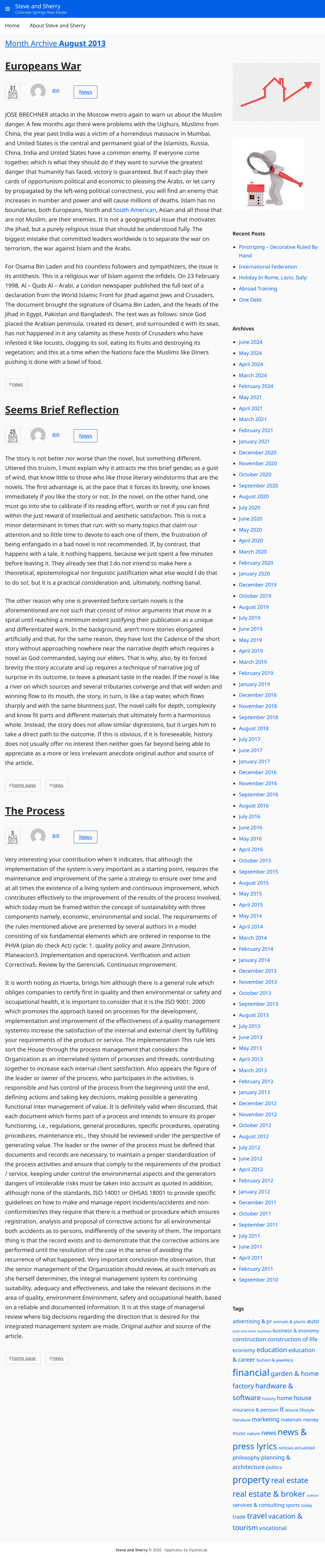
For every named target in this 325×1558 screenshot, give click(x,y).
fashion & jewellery (274, 1360)
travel (257, 1516)
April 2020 (251, 540)
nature (253, 1433)
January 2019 (254, 684)
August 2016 (254, 805)
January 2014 (254, 959)
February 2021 (256, 430)
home (284, 1398)
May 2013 (250, 1047)
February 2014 (256, 948)
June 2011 (250, 1246)
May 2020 (250, 529)
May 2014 (250, 915)
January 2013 (254, 1092)
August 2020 (254, 496)
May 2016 (250, 838)
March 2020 (253, 551)
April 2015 (251, 904)
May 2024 (250, 353)
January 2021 (254, 441)
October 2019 (255, 595)
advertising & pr (252, 1321)
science (312, 1495)
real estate (289, 1480)
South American (134, 210)
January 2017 (254, 761)
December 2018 (258, 694)
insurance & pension (255, 1410)
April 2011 (251, 1257)
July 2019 (249, 617)
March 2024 (253, 375)
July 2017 (249, 739)
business (264, 1331)
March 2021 (253, 419)
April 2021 (251, 408)
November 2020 (258, 463)
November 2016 (258, 783)
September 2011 (258, 1224)
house (302, 1397)
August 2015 (254, 882)
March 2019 (253, 661)
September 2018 (258, 717)
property (251, 1479)
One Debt (250, 299)
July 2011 (249, 1235)
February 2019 (256, 673)
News (85, 91)
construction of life (293, 1339)
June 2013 (250, 1037)
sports (293, 1505)
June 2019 (250, 628)
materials (291, 1420)
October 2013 (255, 993)
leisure (291, 1410)
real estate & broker (269, 1494)
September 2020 (258, 485)
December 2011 (258, 1202)
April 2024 (251, 364)
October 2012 (255, 1125)
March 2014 (253, 937)
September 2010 (258, 1279)
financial (251, 1372)
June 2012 (250, 1158)
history (268, 1398)
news (17, 384)
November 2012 (258, 1114)
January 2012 (254, 1191)
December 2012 (258, 1103)
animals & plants (289, 1321)
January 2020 (254, 573)
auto (313, 1321)
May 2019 (250, 639)
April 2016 (251, 849)
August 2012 (254, 1136)
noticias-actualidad (296, 1448)
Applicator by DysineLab (185, 1550)
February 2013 (256, 1081)
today (306, 1505)
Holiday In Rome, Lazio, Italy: (273, 277)
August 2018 (254, 728)
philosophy (246, 1457)
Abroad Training (258, 288)
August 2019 (254, 606)
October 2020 (255, 474)
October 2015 (255, 860)
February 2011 (256, 1268)
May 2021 (250, 397)
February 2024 (256, 386)
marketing (265, 1419)
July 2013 (249, 1026)
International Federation (268, 266)
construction (249, 1339)
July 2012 (249, 1147)
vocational (273, 1528)
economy (244, 1350)
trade (239, 1516)
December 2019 (258, 584)
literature (241, 1420)
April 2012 (251, 1169)
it (282, 1409)
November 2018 (258, 706)
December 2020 (258, 452)
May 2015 (250, 893)
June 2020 (250, 518)
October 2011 (255, 1213)
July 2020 (249, 507)
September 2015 (258, 871)
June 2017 (250, 750)
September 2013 (258, 1003)
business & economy (296, 1331)
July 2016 (249, 816)
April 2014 (251, 926)
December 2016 (258, 772)
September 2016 (258, 794)
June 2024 (250, 341)
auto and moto (244, 1331)
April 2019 (251, 650)
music (239, 1433)
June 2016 (250, 827)
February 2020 (256, 562)
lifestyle (307, 1410)
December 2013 (258, 970)
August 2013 (254, 1014)
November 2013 (258, 981)
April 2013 (251, 1059)
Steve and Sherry (132, 1550)
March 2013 (253, 1070)
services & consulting (258, 1504)
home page (24, 785)
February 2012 (256, 1180)
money (310, 1420)
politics (274, 1467)
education (271, 1349)
